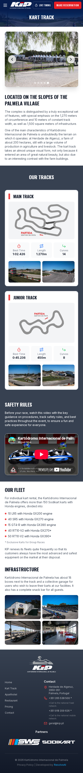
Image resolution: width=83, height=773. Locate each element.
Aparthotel (11, 694)
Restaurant (11, 700)
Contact (9, 712)
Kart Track (11, 688)
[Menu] (5, 5)
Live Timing (45, 5)
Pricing (9, 706)
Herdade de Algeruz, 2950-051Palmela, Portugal (61, 690)
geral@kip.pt (56, 723)
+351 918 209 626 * (60, 710)
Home (8, 682)
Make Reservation (67, 5)
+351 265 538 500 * (60, 698)
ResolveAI (60, 764)
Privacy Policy (25, 764)
